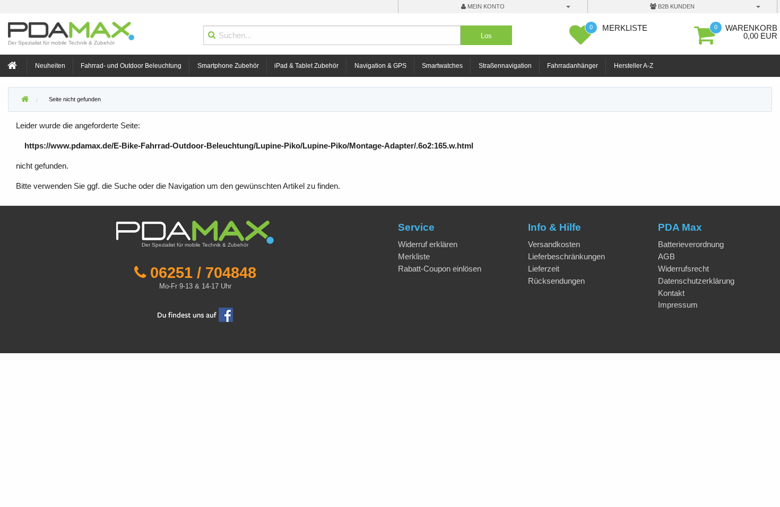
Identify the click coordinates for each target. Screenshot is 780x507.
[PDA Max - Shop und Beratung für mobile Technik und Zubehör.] (25, 100)
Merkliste (414, 256)
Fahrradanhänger (572, 65)
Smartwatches (442, 65)
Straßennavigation (505, 65)
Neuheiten (50, 65)
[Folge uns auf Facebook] (195, 313)
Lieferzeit (543, 268)
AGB (666, 256)
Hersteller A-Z (633, 65)
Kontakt (671, 293)
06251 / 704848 (203, 272)
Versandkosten (554, 244)
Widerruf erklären (427, 244)
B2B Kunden (675, 6)
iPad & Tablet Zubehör (306, 65)
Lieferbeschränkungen (566, 256)
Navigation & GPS (380, 65)
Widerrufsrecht (683, 268)
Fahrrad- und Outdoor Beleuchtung (131, 65)
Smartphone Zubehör (228, 65)
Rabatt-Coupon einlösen (439, 268)
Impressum (678, 304)
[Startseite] (13, 66)
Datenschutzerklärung (696, 280)
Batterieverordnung (691, 244)
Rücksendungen (556, 280)
